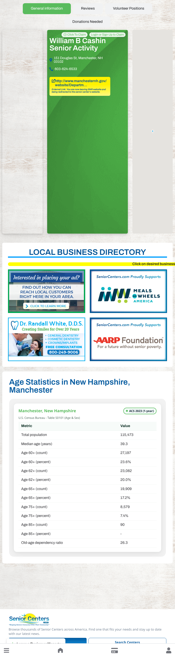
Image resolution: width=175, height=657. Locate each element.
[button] (6, 650)
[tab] (47, 8)
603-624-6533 (66, 69)
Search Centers (127, 642)
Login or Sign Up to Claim (107, 34)
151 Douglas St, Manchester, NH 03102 (78, 60)
